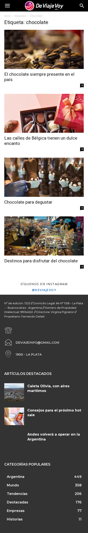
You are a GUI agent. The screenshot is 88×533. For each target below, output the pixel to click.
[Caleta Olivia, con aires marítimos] (14, 392)
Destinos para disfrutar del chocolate (41, 260)
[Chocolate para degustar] (44, 177)
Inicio (7, 16)
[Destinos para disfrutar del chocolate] (44, 236)
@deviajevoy (44, 290)
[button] (82, 5)
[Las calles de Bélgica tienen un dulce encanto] (44, 113)
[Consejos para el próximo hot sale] (14, 416)
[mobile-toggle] (7, 5)
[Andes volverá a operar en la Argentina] (14, 440)
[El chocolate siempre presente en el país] (44, 49)
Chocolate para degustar (28, 202)
